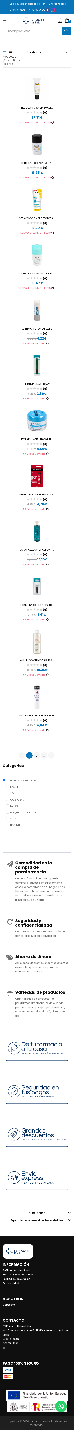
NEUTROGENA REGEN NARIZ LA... (37, 494)
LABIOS (14, 806)
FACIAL (14, 787)
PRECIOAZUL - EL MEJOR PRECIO (34, 122)
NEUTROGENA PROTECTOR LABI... (37, 715)
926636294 (19, 10)
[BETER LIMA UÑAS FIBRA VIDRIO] (37, 365)
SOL (12, 793)
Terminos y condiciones (18, 1274)
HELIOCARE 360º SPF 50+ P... (37, 163)
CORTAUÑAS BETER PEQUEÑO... (37, 605)
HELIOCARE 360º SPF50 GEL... (37, 107)
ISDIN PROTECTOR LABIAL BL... (37, 328)
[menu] (4, 20)
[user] (60, 20)
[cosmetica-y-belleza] (5, 780)
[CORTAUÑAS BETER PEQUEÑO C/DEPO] (37, 586)
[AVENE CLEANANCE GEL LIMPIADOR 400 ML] (37, 531)
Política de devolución (16, 1279)
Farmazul (35, 1421)
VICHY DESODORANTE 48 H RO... (37, 273)
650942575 (37, 10)
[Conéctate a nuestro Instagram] (53, 10)
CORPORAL (17, 799)
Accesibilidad (11, 1283)
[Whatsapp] (61, 1406)
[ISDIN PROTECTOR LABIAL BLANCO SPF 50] (37, 310)
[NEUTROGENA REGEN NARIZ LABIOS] (37, 476)
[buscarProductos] (66, 31)
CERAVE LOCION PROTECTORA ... (37, 218)
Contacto (9, 1304)
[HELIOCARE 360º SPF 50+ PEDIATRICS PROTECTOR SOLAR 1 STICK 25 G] (37, 144)
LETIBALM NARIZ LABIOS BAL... (37, 439)
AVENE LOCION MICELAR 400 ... (37, 660)
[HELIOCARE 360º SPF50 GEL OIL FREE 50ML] (37, 89)
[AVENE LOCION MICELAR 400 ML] (37, 641)
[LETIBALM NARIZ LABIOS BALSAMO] (37, 420)
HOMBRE (15, 825)
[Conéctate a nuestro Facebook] (47, 10)
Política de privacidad (16, 1270)
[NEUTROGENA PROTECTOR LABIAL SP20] (37, 697)
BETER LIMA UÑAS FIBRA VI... (37, 384)
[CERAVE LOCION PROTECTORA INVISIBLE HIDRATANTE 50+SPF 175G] (37, 199)
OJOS (13, 819)
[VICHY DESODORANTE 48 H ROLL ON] (37, 255)
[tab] (4, 52)
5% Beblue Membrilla (34, 343)
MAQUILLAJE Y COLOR (23, 812)
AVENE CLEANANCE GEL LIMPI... (37, 549)
